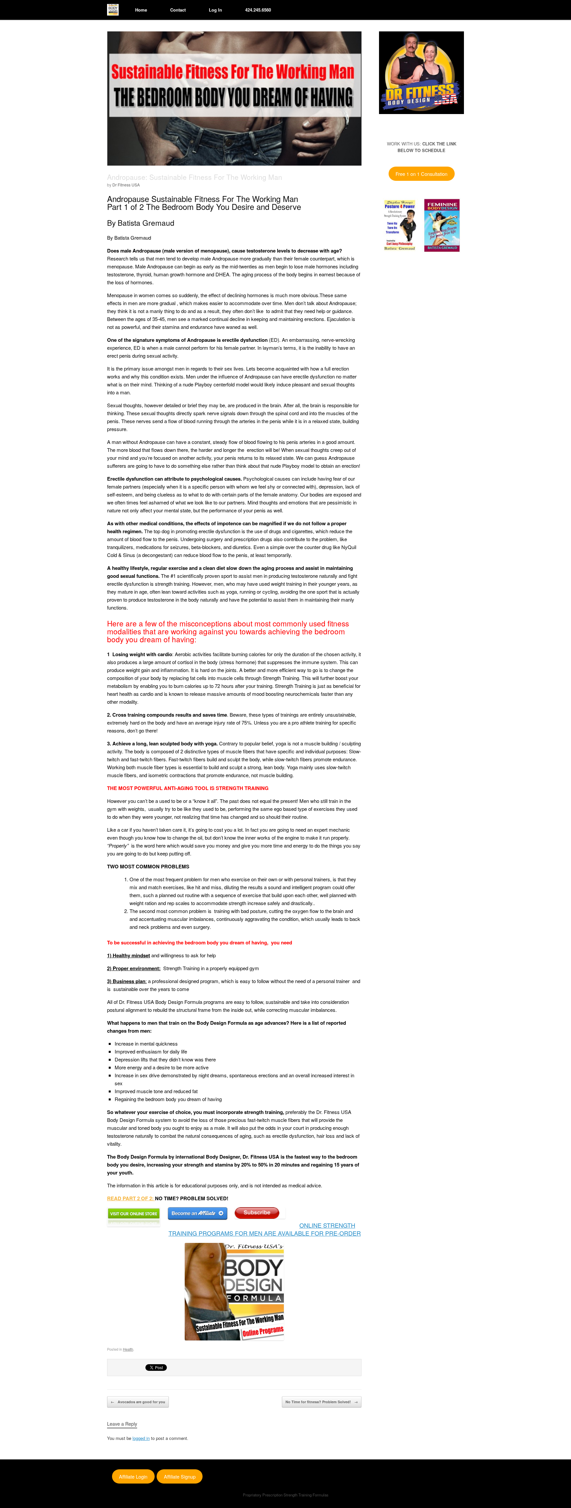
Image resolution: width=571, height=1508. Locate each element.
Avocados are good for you (138, 1401)
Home (141, 10)
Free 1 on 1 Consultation (421, 173)
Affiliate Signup (180, 1476)
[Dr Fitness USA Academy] (113, 10)
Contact (178, 10)
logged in (141, 1438)
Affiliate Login (133, 1476)
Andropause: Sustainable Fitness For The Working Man (194, 177)
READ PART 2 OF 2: (131, 1198)
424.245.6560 (258, 10)
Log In (215, 10)
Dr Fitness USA (126, 184)
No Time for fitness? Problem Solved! (322, 1401)
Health (128, 1349)
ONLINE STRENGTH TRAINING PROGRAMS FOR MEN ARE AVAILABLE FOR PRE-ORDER (265, 1229)
